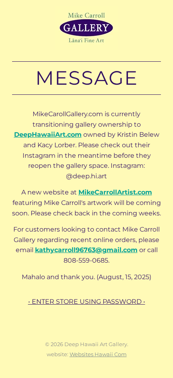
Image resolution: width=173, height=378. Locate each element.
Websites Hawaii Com (98, 354)
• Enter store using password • (86, 301)
